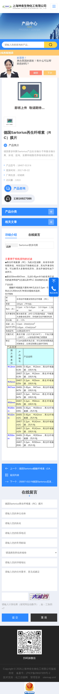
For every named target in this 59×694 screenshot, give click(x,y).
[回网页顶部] (53, 281)
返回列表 (14, 475)
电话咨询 (54, 293)
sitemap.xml (49, 677)
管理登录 (35, 677)
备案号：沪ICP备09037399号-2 (33, 673)
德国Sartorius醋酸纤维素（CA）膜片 (38, 468)
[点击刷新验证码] (39, 596)
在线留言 (34, 234)
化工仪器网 (21, 677)
